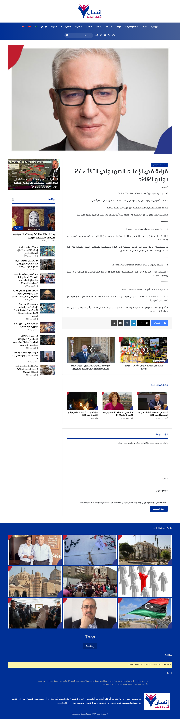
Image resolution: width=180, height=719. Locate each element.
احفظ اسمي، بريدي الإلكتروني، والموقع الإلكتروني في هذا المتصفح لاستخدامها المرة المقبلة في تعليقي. (123, 502)
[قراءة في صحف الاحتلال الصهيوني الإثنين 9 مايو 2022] (82, 401)
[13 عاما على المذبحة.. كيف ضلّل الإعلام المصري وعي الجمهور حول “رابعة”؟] (47, 264)
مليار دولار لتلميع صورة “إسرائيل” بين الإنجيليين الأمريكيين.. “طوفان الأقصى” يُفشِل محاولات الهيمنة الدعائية (26, 310)
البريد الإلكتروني (161, 491)
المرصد (109, 27)
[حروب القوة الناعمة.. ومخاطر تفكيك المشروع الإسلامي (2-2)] (47, 356)
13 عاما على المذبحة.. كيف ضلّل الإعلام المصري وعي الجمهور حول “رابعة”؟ (26, 264)
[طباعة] (114, 323)
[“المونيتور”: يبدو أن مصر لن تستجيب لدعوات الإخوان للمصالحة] (35, 613)
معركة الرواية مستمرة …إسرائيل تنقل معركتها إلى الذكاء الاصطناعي (27, 250)
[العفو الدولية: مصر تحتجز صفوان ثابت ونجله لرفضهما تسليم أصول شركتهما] (35, 550)
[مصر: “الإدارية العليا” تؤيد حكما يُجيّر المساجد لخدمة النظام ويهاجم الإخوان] (35, 581)
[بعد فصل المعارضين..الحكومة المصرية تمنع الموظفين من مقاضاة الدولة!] (145, 581)
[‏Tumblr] (127, 323)
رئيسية (90, 645)
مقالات (89, 27)
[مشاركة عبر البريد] (120, 323)
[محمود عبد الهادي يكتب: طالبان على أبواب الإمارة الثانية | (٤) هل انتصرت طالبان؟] (90, 613)
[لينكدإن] (133, 323)
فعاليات (78, 27)
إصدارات (54, 27)
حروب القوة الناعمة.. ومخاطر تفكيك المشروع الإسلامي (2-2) (25, 356)
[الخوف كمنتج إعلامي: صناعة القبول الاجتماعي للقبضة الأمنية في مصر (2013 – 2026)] (47, 294)
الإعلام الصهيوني (159, 165)
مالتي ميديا (66, 27)
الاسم (165, 479)
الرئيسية (154, 27)
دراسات (144, 27)
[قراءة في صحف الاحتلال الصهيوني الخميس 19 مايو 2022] (152, 401)
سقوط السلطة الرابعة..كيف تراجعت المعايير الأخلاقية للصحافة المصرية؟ (26, 369)
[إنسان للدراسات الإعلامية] (90, 11)
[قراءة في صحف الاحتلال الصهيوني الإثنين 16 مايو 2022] (117, 401)
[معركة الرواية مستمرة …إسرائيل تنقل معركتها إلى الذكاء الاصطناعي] (47, 251)
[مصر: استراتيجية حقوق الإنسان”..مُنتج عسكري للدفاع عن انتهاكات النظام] (90, 581)
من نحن (44, 27)
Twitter (168, 655)
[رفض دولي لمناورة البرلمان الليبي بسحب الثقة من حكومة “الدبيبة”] (145, 613)
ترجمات (99, 27)
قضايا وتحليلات (131, 27)
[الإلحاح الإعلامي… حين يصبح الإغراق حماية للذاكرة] (47, 327)
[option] (32, 174)
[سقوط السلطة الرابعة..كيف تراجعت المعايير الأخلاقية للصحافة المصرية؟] (47, 370)
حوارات (118, 27)
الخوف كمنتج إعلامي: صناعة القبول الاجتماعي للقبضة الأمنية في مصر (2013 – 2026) (25, 294)
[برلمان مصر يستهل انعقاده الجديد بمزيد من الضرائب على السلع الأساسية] (145, 550)
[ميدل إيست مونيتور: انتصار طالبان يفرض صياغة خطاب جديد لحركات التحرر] (90, 550)
